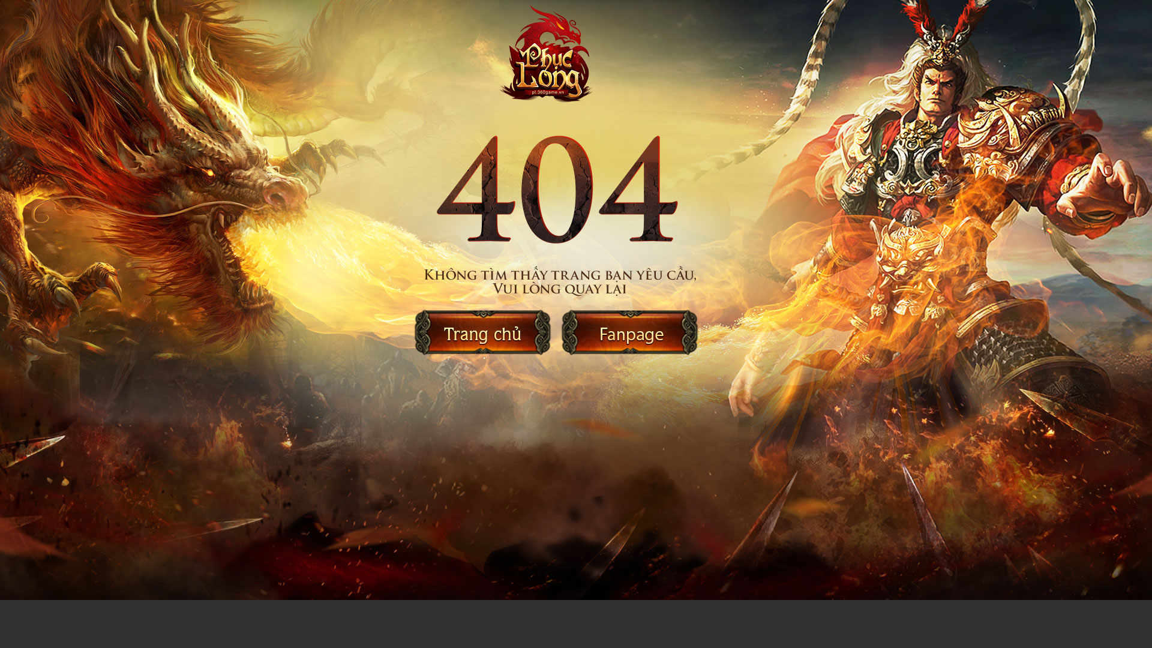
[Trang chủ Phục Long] (566, 59)
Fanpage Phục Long (629, 332)
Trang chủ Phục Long (483, 332)
